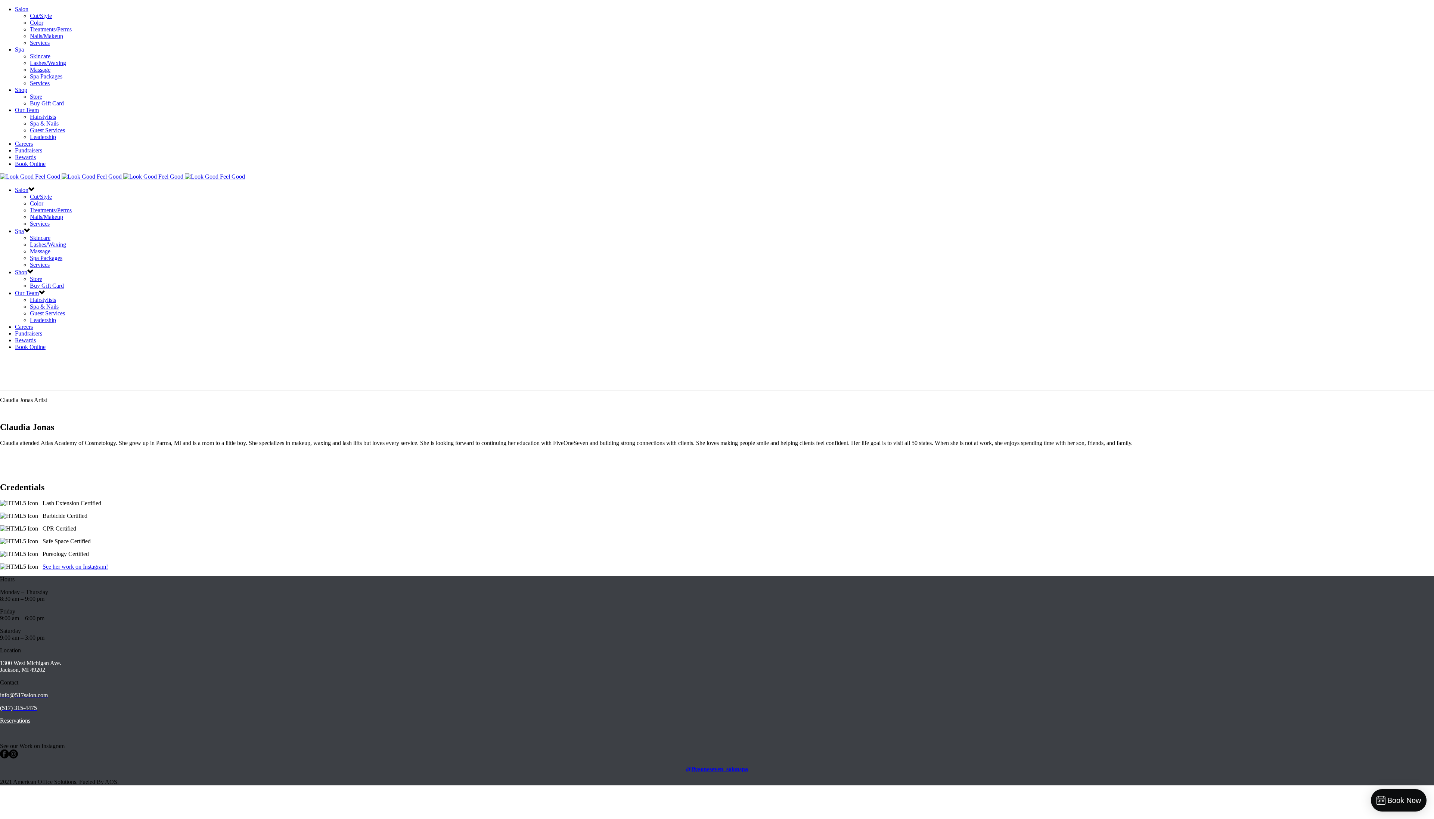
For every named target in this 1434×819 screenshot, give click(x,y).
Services (40, 43)
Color (36, 22)
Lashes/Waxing (48, 63)
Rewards (25, 157)
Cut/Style (41, 16)
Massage (40, 70)
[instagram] (13, 756)
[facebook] (4, 756)
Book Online (30, 164)
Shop (21, 90)
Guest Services (47, 130)
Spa (19, 49)
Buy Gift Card (47, 103)
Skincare (40, 56)
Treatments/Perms (51, 29)
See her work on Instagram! (75, 566)
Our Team (27, 110)
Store (36, 96)
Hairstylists (43, 117)
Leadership (43, 137)
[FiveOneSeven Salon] (122, 176)
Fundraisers (28, 150)
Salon (21, 9)
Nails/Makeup (46, 36)
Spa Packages (46, 76)
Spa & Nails (44, 123)
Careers (24, 143)
